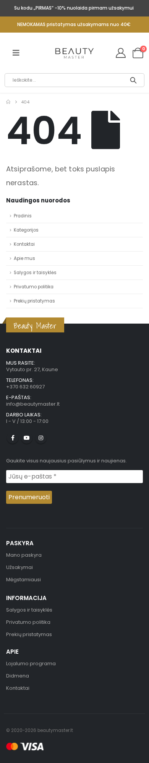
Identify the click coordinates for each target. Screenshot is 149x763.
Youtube (26, 438)
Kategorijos (26, 230)
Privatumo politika (33, 287)
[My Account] (120, 53)
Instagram (41, 438)
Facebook (12, 438)
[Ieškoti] (133, 80)
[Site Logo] (74, 53)
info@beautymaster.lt (33, 404)
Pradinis (23, 216)
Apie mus (24, 258)
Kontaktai (24, 244)
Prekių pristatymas (34, 301)
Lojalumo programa (31, 663)
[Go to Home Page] (8, 102)
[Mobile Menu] (16, 52)
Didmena (17, 675)
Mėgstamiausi (23, 579)
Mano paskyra (24, 555)
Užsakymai (19, 567)
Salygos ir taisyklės (35, 273)
